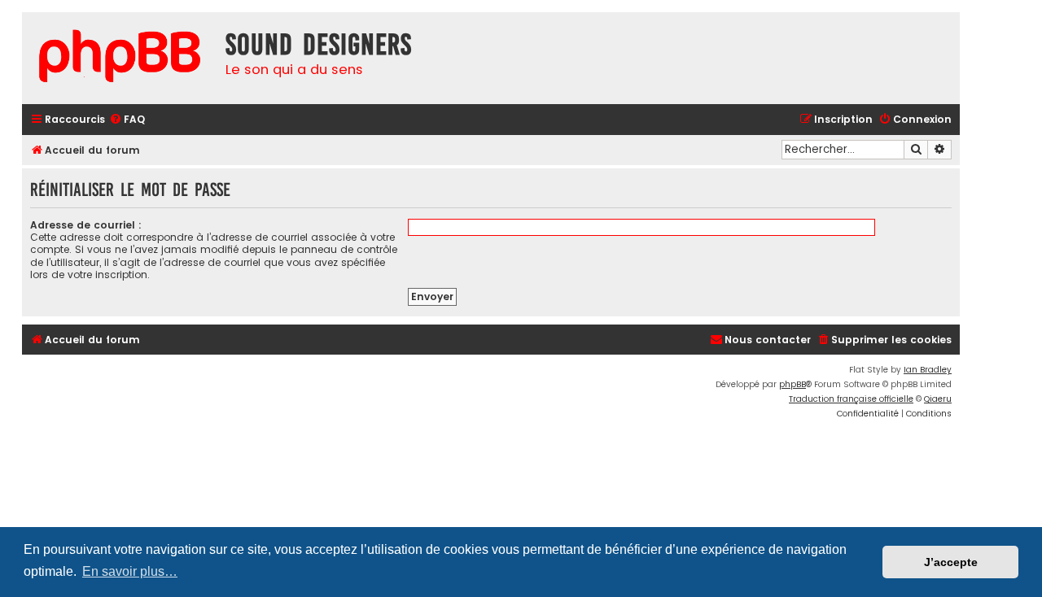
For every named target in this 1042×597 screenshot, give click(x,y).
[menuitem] (127, 120)
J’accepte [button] (951, 562)
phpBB (792, 384)
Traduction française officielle (851, 399)
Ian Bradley (928, 370)
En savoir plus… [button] (129, 571)
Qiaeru (938, 399)
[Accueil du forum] (119, 58)
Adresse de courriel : (86, 225)
